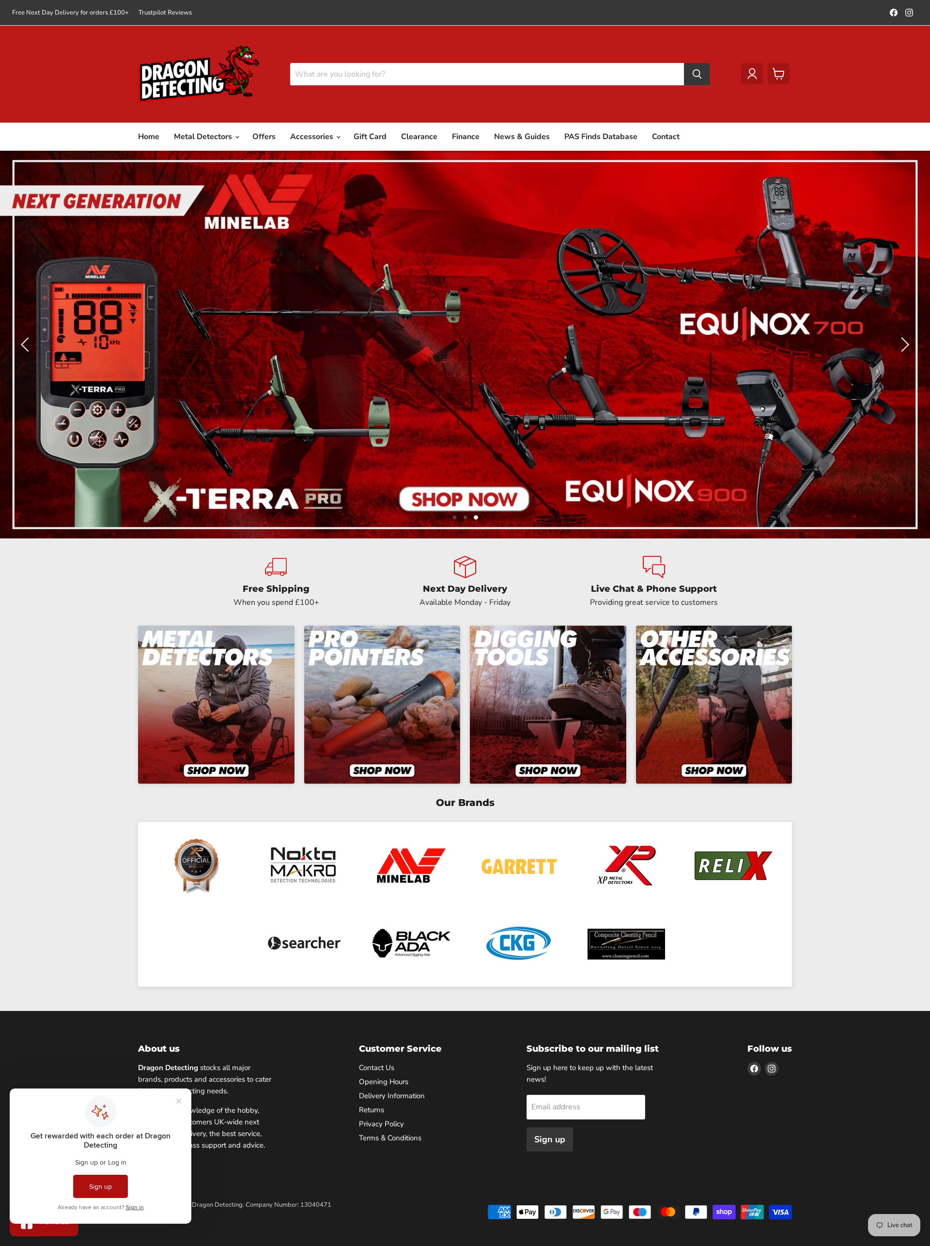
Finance (466, 136)
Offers (264, 136)
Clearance (419, 136)
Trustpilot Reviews (165, 12)
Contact (666, 136)
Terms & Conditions (390, 1138)
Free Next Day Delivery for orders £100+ (70, 12)
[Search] (697, 74)
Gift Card (370, 136)
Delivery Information (392, 1096)
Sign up (549, 1139)
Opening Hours (383, 1082)
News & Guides (522, 136)
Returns (371, 1110)
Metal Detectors (204, 136)
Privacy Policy (381, 1124)
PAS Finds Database (600, 136)
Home (148, 136)
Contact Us (376, 1068)
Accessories (312, 136)
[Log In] (752, 73)
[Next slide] (903, 344)
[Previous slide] (26, 344)
